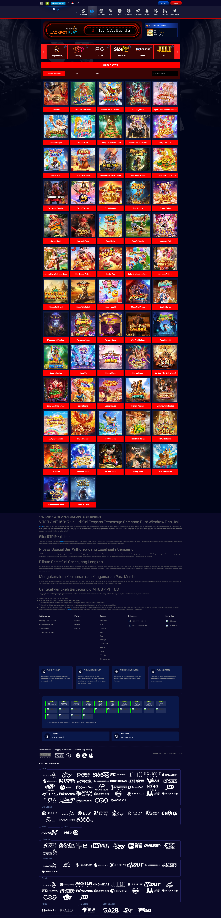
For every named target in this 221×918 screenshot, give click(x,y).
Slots (92, 14)
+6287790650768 (139, 625)
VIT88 (41, 526)
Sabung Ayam (174, 14)
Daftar (176, 3)
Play (72, 32)
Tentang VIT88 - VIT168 (47, 621)
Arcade (147, 14)
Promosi (77, 621)
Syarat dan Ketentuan (46, 632)
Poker (156, 14)
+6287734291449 (139, 621)
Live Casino (101, 14)
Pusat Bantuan (44, 628)
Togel (120, 14)
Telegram (173, 621)
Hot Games (83, 14)
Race (110, 14)
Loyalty (77, 624)
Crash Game (138, 14)
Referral (77, 628)
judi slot (69, 610)
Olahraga (128, 14)
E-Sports (165, 14)
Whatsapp (173, 625)
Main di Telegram (59, 3)
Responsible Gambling (47, 624)
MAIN (167, 291)
